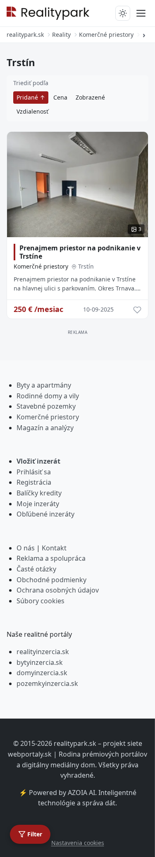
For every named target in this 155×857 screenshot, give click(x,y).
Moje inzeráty (38, 503)
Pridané (28, 97)
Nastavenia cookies (77, 843)
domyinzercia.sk (42, 672)
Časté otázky (36, 569)
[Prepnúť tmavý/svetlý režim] (122, 13)
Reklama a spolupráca (51, 558)
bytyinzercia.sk (40, 662)
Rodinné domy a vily (48, 395)
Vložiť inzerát (38, 461)
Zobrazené (90, 97)
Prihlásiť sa (34, 471)
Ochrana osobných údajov (58, 590)
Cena (60, 97)
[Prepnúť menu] (141, 13)
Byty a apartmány (44, 385)
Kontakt (54, 547)
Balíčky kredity (39, 493)
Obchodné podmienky (51, 579)
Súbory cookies (40, 600)
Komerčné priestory (41, 266)
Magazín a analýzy (45, 427)
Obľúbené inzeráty (45, 514)
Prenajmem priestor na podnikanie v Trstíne (80, 252)
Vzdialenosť (32, 111)
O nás (26, 547)
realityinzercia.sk (43, 651)
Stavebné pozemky (46, 406)
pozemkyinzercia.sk (47, 683)
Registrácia (34, 482)
